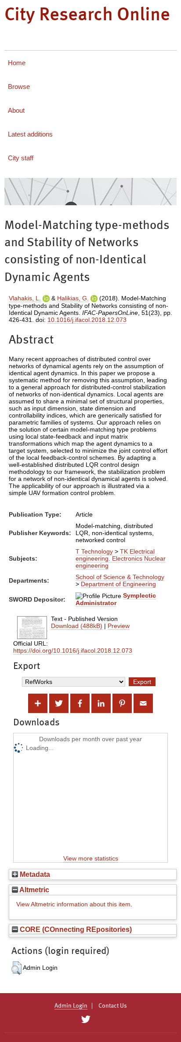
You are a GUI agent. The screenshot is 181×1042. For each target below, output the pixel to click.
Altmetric (33, 890)
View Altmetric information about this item (73, 904)
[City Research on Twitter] (85, 1019)
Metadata (34, 874)
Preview (119, 625)
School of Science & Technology (120, 576)
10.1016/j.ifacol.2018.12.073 (87, 319)
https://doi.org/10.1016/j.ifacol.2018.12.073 (72, 650)
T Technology (94, 551)
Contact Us (112, 1006)
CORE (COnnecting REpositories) (75, 929)
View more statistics (90, 858)
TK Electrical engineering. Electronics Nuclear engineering (121, 558)
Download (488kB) (76, 625)
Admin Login (70, 1006)
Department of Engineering (118, 584)
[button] (16, 968)
